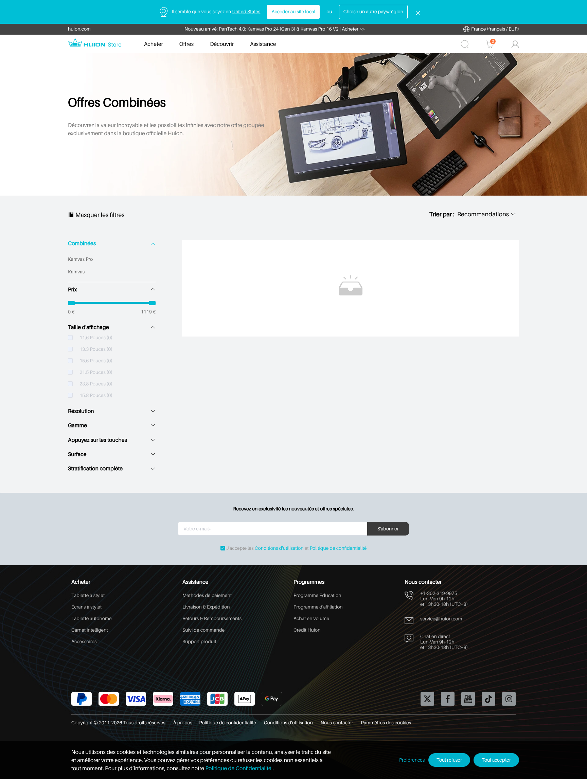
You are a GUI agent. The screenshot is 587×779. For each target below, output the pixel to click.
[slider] (112, 302)
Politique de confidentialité (338, 548)
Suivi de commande (203, 630)
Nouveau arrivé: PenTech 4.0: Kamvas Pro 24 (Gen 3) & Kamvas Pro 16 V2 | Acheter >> (274, 29)
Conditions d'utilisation (279, 548)
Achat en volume (311, 618)
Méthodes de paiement (207, 595)
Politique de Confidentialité (238, 768)
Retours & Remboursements (212, 618)
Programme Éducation (317, 595)
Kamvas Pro (80, 259)
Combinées (82, 243)
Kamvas (76, 272)
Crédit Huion (307, 630)
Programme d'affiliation (318, 607)
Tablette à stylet (88, 595)
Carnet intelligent (89, 630)
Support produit (199, 642)
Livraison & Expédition (206, 607)
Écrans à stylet (86, 607)
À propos (182, 723)
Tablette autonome (91, 618)
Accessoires (83, 642)
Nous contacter (337, 723)
